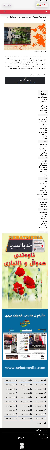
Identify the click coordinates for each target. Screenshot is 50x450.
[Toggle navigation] (5, 11)
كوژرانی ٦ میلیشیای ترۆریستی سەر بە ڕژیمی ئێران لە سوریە (25, 82)
